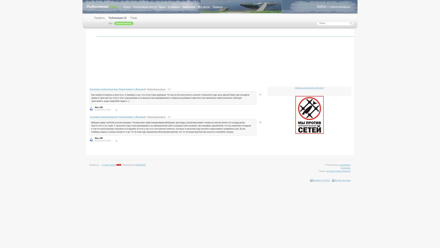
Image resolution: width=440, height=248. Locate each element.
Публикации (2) (117, 17)
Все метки (204, 6)
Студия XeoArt (109, 165)
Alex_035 (99, 107)
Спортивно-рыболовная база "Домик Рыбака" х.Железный (118, 89)
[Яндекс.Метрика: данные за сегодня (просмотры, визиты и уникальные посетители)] (341, 180)
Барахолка (189, 6)
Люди (162, 6)
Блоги (127, 6)
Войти (321, 6)
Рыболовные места (144, 6)
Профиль (99, 17)
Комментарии (122, 23)
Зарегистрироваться (340, 7)
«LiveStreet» (345, 165)
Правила (217, 6)
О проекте (174, 6)
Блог (111, 23)
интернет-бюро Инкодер (339, 171)
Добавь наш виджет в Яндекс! (309, 88)
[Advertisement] (192, 63)
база (102, 6)
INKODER (141, 165)
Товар (133, 17)
